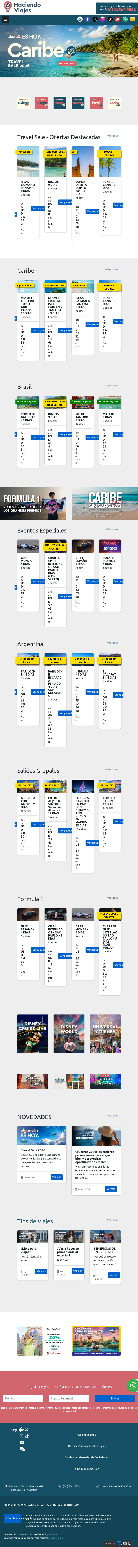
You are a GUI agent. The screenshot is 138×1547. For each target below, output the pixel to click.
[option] (69, 51)
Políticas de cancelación (87, 1468)
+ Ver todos (111, 135)
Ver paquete (39, 211)
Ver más (56, 1188)
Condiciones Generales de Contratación (87, 1457)
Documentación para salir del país (87, 1446)
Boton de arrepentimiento (13, 1518)
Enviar (115, 1398)
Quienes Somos (87, 1434)
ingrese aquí (51, 1534)
